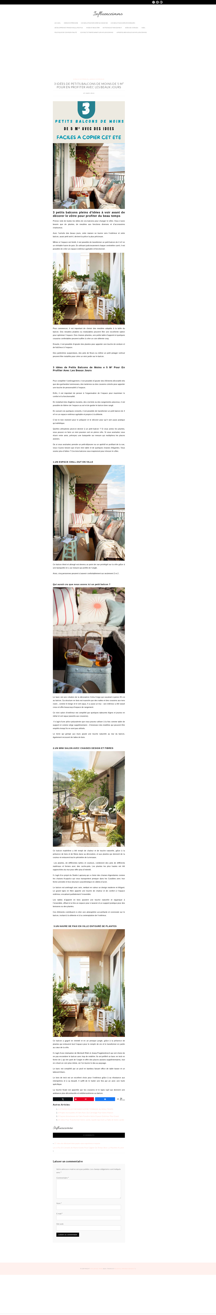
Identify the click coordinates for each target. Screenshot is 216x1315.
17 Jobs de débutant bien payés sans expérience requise (77, 1143)
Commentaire (62, 1178)
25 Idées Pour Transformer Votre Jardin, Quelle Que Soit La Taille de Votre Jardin (91, 1120)
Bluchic (118, 1268)
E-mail (59, 1213)
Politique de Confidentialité (66, 32)
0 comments (88, 1135)
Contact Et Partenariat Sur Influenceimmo (96, 32)
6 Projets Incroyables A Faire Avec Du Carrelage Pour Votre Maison (85, 1112)
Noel (143, 27)
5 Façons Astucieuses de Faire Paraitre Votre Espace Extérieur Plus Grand (88, 1116)
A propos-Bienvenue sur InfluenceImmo (132, 32)
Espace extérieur (70, 23)
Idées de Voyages (131, 27)
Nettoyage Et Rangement (112, 27)
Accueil (58, 23)
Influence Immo (96, 1268)
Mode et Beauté (92, 27)
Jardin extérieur (96, 79)
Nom (59, 1203)
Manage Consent (128, 1268)
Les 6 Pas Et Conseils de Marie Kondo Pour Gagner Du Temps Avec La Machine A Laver (88, 1147)
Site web (60, 1224)
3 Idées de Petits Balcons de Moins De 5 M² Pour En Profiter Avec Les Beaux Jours (89, 85)
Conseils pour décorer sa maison (93, 23)
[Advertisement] (108, 54)
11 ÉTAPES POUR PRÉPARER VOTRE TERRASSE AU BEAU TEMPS (85, 1109)
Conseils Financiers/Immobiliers (123, 23)
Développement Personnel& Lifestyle (69, 27)
